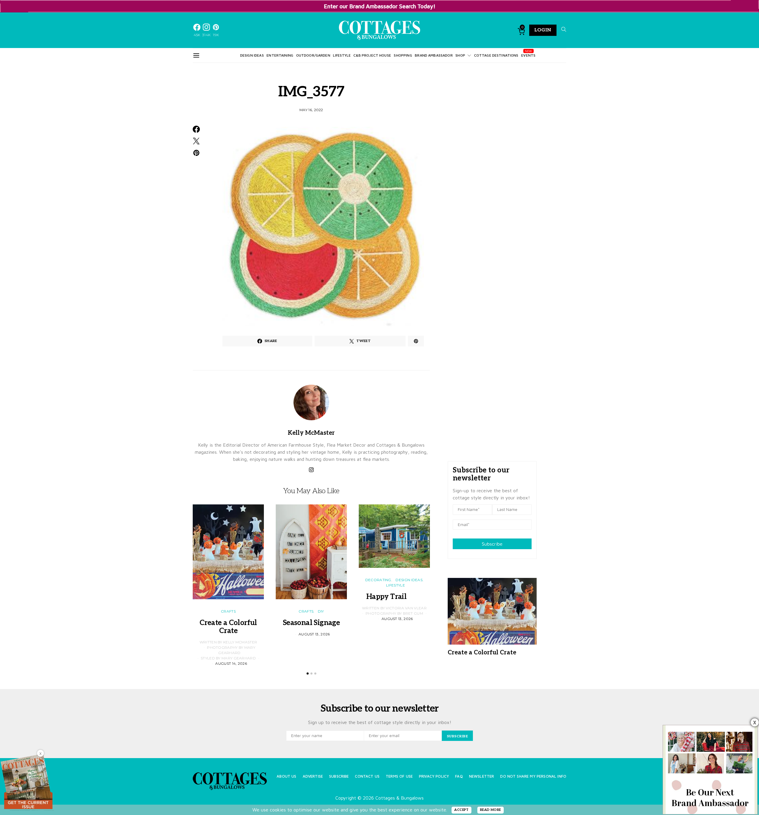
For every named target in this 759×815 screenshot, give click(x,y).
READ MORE (490, 810)
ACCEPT (461, 810)
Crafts (228, 611)
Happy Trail (394, 596)
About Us (286, 776)
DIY (321, 611)
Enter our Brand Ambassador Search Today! (380, 6)
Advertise (313, 776)
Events (528, 55)
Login (542, 30)
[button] (308, 673)
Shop (460, 55)
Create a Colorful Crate (228, 627)
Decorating (378, 580)
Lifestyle (341, 55)
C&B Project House (372, 55)
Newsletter (481, 776)
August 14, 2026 (231, 663)
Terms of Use (399, 776)
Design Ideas (252, 55)
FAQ (459, 776)
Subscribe (492, 543)
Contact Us (367, 776)
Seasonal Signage (311, 623)
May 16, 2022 (311, 110)
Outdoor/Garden (313, 55)
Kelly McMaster (311, 433)
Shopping (403, 55)
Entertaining (280, 55)
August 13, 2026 (314, 634)
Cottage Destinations (496, 55)
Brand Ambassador (433, 55)
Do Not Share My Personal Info (533, 776)
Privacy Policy (434, 776)
